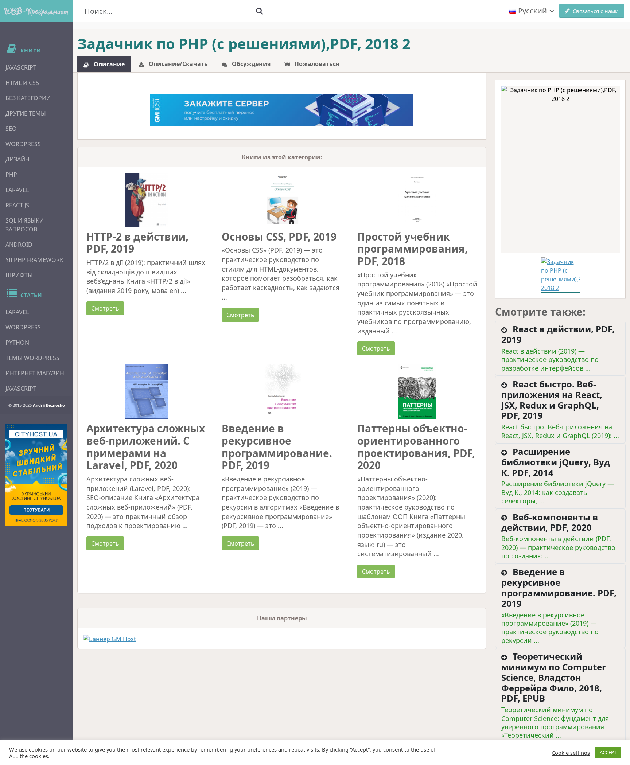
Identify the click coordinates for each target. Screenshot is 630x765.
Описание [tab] (108, 64)
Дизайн (17, 159)
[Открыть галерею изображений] (560, 169)
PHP (11, 175)
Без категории (28, 98)
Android (18, 245)
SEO (11, 129)
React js (17, 205)
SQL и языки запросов (24, 224)
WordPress (23, 144)
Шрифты (19, 275)
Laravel (17, 190)
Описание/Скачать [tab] (177, 64)
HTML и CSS (22, 83)
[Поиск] (259, 11)
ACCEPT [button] (608, 752)
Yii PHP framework (34, 260)
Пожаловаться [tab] (316, 64)
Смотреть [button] (105, 308)
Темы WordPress (32, 358)
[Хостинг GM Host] (282, 109)
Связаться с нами (596, 11)
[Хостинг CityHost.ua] (36, 475)
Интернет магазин (34, 373)
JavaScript (20, 67)
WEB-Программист (36, 10)
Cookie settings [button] (571, 752)
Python (17, 343)
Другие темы (25, 113)
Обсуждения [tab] (250, 64)
